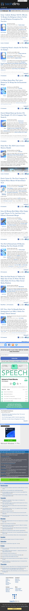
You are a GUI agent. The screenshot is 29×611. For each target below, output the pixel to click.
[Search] (28, 0)
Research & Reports (8, 584)
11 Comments (4, 239)
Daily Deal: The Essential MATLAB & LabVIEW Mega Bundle (12, 490)
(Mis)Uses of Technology (4, 194)
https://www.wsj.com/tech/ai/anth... (8, 463)
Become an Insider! (14, 479)
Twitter (7, 579)
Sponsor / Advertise (8, 591)
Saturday (3, 541)
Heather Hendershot (22, 53)
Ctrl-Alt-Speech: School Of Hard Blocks (9, 553)
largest (18, 255)
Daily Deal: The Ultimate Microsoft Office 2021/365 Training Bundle (13, 530)
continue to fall (22, 29)
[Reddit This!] (22, 43)
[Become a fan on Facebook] (9, 345)
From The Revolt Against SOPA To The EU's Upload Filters (13, 417)
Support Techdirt (18, 590)
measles (9, 256)
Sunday (3, 537)
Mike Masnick (21, 121)
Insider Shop (18, 589)
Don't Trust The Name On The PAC (8, 523)
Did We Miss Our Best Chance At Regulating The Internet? (13, 419)
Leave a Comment (5, 43)
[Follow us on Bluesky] (6, 345)
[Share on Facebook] (26, 43)
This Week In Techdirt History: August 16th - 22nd (10, 543)
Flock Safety (10, 188)
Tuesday (3, 498)
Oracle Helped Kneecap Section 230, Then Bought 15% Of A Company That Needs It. (13, 115)
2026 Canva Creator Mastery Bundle (15, 154)
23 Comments (10, 304)
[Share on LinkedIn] (28, 43)
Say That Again (3, 32)
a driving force (6, 130)
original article (18, 57)
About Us (17, 579)
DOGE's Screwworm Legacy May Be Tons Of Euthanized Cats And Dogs (14, 566)
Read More (3, 304)
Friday (3, 546)
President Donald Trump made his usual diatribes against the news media (14, 63)
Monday (3, 518)
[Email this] (20, 43)
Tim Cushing (20, 186)
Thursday (4, 564)
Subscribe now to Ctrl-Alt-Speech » (14, 406)
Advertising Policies (17, 581)
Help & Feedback (9, 588)
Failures (4, 95)
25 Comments (4, 272)
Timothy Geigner (22, 249)
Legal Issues (4, 226)
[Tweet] (24, 43)
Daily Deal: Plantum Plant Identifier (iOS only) (9, 556)
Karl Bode (20, 88)
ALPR (19, 198)
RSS (7, 581)
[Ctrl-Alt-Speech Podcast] (14, 369)
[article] (7, 456)
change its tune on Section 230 (14, 128)
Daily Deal (20, 151)
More (1, 573)
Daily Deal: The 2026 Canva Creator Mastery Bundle (13, 147)
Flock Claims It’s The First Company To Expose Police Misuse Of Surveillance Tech (14, 180)
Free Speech (4, 60)
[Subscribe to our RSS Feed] (13, 345)
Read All (26, 420)
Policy (5, 128)
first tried (21, 122)
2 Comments (3, 75)
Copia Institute (18, 588)
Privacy (16, 582)
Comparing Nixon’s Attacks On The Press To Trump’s (14, 48)
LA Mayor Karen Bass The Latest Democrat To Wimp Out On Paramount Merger (13, 82)
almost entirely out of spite (21, 132)
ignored (16, 259)
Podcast (7, 582)
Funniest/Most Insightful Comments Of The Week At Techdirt (12, 539)
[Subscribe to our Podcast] (17, 345)
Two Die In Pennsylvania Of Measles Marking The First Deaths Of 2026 (13, 245)
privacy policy (17, 361)
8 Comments (3, 206)
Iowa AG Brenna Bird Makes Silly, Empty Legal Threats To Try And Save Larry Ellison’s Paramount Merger (14, 213)
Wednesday (4, 485)
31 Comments (4, 337)
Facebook (8, 580)
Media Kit (8, 589)
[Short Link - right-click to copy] (18, 43)
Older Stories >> (25, 341)
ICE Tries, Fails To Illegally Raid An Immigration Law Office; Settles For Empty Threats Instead (13, 311)
